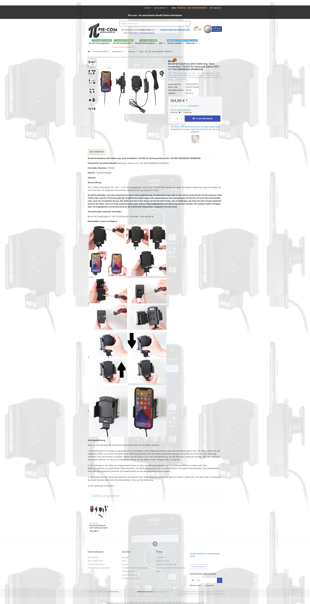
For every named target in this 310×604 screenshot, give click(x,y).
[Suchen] (188, 28)
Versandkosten (193, 106)
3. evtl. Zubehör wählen (148, 40)
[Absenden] (219, 580)
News (174, 8)
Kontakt (147, 8)
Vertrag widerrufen (199, 567)
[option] (131, 91)
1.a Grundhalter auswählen (101, 40)
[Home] (89, 51)
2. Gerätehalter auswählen (123, 40)
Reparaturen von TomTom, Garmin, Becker (182, 40)
